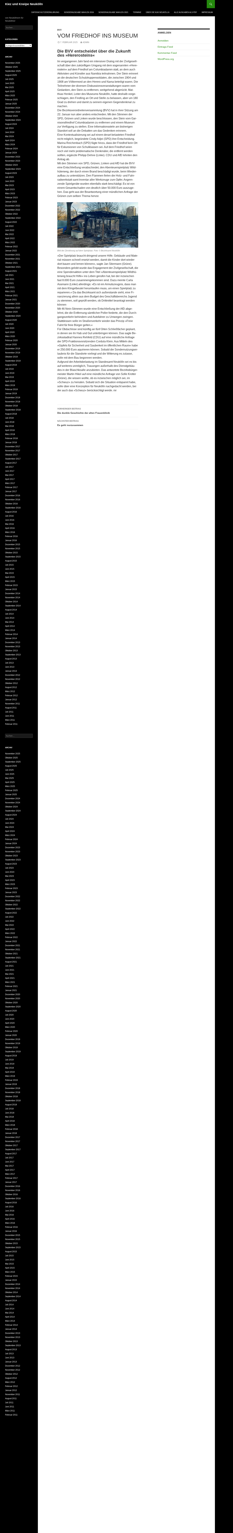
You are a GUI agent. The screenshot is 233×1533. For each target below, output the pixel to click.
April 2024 (10, 140)
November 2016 (12, 499)
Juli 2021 (9, 275)
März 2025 (10, 95)
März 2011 (10, 720)
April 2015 (10, 577)
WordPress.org (166, 59)
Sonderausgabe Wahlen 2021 (113, 12)
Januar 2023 (11, 201)
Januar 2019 (11, 393)
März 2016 (10, 532)
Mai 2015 (9, 573)
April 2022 (10, 238)
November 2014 (12, 597)
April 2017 (10, 479)
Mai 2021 (9, 283)
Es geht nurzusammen (70, 423)
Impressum (207, 12)
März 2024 (10, 144)
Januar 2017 (11, 491)
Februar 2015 (11, 585)
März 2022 (10, 242)
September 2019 (13, 361)
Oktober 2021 (11, 263)
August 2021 (11, 271)
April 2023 (10, 189)
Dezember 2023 (12, 157)
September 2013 (13, 655)
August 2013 (11, 659)
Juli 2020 (9, 324)
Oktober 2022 (11, 214)
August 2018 (11, 414)
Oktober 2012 (11, 683)
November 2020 (12, 308)
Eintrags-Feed (165, 46)
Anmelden (163, 40)
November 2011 (12, 703)
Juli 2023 (9, 177)
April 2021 (10, 287)
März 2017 (10, 483)
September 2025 (13, 71)
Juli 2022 (9, 226)
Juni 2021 (9, 279)
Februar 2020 (11, 340)
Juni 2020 (9, 328)
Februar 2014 (11, 634)
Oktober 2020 (11, 312)
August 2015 (11, 561)
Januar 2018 (11, 442)
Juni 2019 (9, 373)
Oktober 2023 (11, 165)
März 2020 (10, 336)
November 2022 (12, 210)
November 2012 (12, 679)
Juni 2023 (9, 181)
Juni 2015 (9, 569)
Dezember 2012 (12, 675)
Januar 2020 (11, 344)
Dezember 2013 (12, 642)
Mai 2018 (9, 426)
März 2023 (10, 193)
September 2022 (13, 218)
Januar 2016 (11, 540)
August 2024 (11, 124)
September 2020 (13, 316)
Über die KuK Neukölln (157, 12)
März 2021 (10, 291)
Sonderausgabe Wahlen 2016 (79, 12)
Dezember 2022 (12, 206)
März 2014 (10, 630)
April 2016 (10, 528)
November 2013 (12, 646)
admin (86, 42)
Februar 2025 (11, 99)
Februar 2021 (11, 295)
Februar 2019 (11, 389)
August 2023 (11, 173)
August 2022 (11, 222)
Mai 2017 (9, 475)
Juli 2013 (9, 663)
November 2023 (12, 161)
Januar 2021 (11, 299)
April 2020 (10, 332)
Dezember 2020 (12, 304)
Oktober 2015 (11, 552)
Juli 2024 (9, 128)
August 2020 (11, 320)
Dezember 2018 (12, 397)
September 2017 (13, 459)
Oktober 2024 (11, 116)
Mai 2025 (9, 87)
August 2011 (11, 708)
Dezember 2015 (12, 544)
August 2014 (11, 610)
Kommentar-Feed (167, 53)
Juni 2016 (9, 520)
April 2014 (10, 626)
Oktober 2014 (11, 601)
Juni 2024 (9, 132)
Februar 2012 (11, 695)
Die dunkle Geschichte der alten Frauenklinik (83, 411)
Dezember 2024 (12, 108)
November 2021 (12, 259)
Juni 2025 (9, 83)
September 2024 (13, 120)
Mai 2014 (9, 622)
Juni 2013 (9, 667)
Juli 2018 (9, 418)
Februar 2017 (11, 487)
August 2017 (11, 463)
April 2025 (10, 91)
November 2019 (12, 352)
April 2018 (10, 430)
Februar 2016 (11, 536)
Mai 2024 (9, 136)
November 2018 (12, 401)
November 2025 (12, 63)
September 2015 (13, 557)
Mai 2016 (9, 524)
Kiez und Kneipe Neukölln (24, 4)
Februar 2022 (11, 246)
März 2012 (10, 691)
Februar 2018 (11, 438)
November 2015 (12, 548)
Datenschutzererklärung (45, 12)
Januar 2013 (11, 671)
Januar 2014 (11, 638)
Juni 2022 (9, 230)
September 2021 (13, 267)
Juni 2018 (9, 422)
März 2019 (10, 385)
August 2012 (11, 687)
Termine (137, 12)
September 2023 (13, 169)
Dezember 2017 (12, 446)
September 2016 (13, 508)
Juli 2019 (9, 369)
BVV (59, 30)
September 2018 (13, 410)
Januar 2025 (11, 104)
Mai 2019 (9, 377)
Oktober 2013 (11, 650)
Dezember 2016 (12, 495)
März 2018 (10, 434)
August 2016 (11, 512)
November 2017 (12, 450)
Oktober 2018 (11, 406)
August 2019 (11, 365)
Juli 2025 (9, 79)
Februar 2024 (11, 148)
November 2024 (12, 112)
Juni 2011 (9, 716)
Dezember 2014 (12, 593)
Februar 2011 (11, 724)
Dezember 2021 (12, 255)
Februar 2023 (11, 197)
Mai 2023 (9, 185)
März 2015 (10, 581)
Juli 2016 (9, 516)
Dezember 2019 (12, 348)
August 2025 (11, 75)
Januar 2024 (11, 153)
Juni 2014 (9, 618)
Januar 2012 (11, 699)
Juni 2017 (9, 471)
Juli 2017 (9, 467)
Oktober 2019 (11, 357)
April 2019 (10, 381)
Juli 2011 (9, 712)
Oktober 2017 (11, 455)
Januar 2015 (11, 589)
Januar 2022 (11, 250)
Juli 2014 (9, 614)
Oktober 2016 (11, 503)
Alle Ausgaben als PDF (185, 12)
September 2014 (13, 606)
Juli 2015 (9, 565)
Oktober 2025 (11, 67)
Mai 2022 (9, 234)
